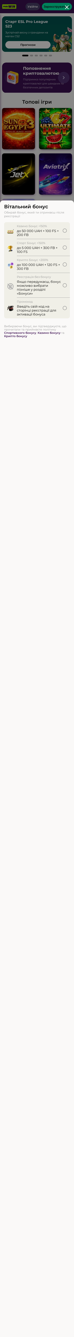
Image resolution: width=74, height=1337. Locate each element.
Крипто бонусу (15, 336)
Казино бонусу (49, 333)
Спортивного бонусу (20, 333)
